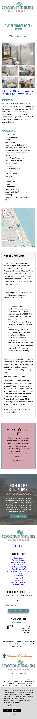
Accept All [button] (7, 710)
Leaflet (15, 246)
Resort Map (18, 573)
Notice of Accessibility (18, 582)
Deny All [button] (16, 710)
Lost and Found (18, 564)
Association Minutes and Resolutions (18, 571)
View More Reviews (18, 516)
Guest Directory (18, 580)
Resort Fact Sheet (18, 585)
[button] (10, 714)
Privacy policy (8, 705)
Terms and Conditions (18, 560)
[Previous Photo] (6, 54)
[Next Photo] (31, 54)
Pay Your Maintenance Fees (18, 569)
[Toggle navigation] (4, 16)
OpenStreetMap (23, 246)
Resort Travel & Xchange (19, 567)
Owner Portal (18, 578)
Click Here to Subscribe (18, 610)
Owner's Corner (18, 576)
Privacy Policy (18, 558)
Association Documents (18, 562)
